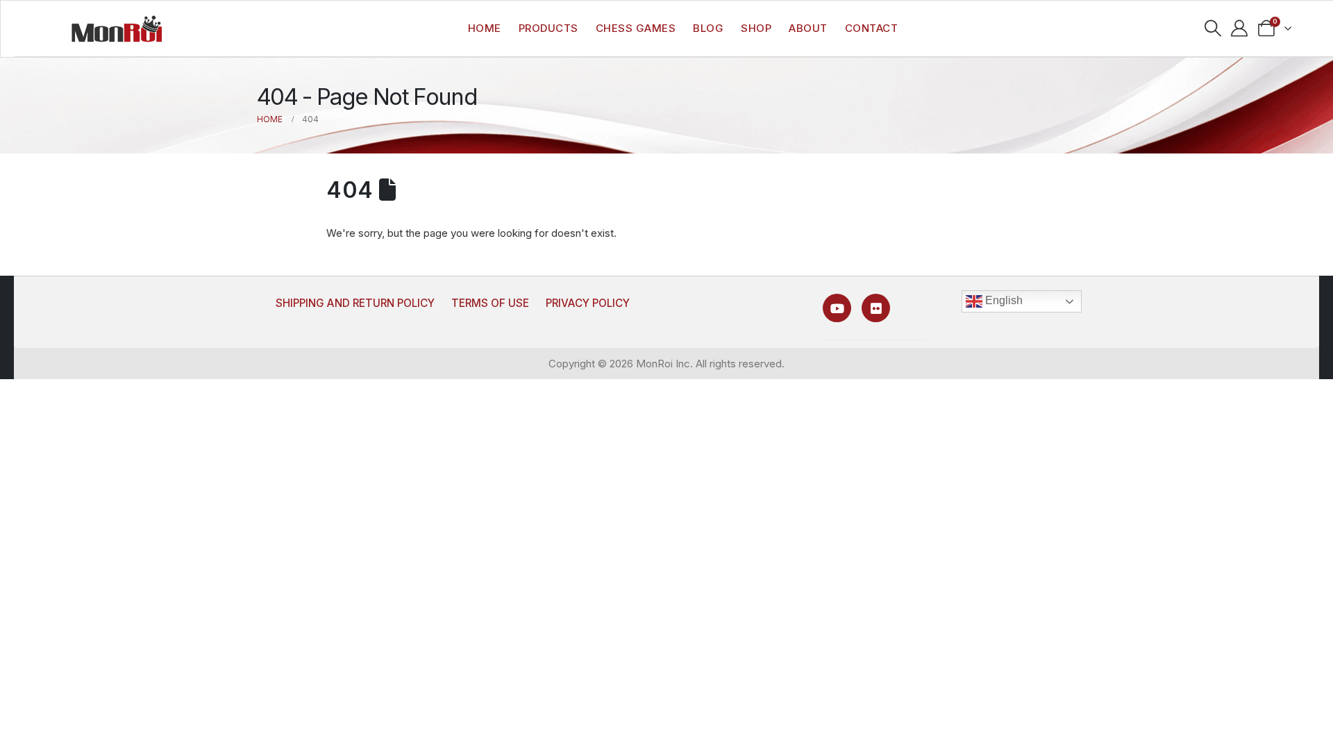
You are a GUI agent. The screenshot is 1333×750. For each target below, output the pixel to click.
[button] (1212, 28)
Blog (708, 28)
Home (484, 28)
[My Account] (1240, 28)
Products (548, 28)
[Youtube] (837, 308)
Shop (756, 28)
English (1002, 300)
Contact (871, 28)
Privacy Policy (588, 303)
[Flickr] (876, 308)
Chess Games (636, 28)
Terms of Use (490, 303)
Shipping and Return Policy (355, 303)
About (808, 28)
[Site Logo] (116, 28)
